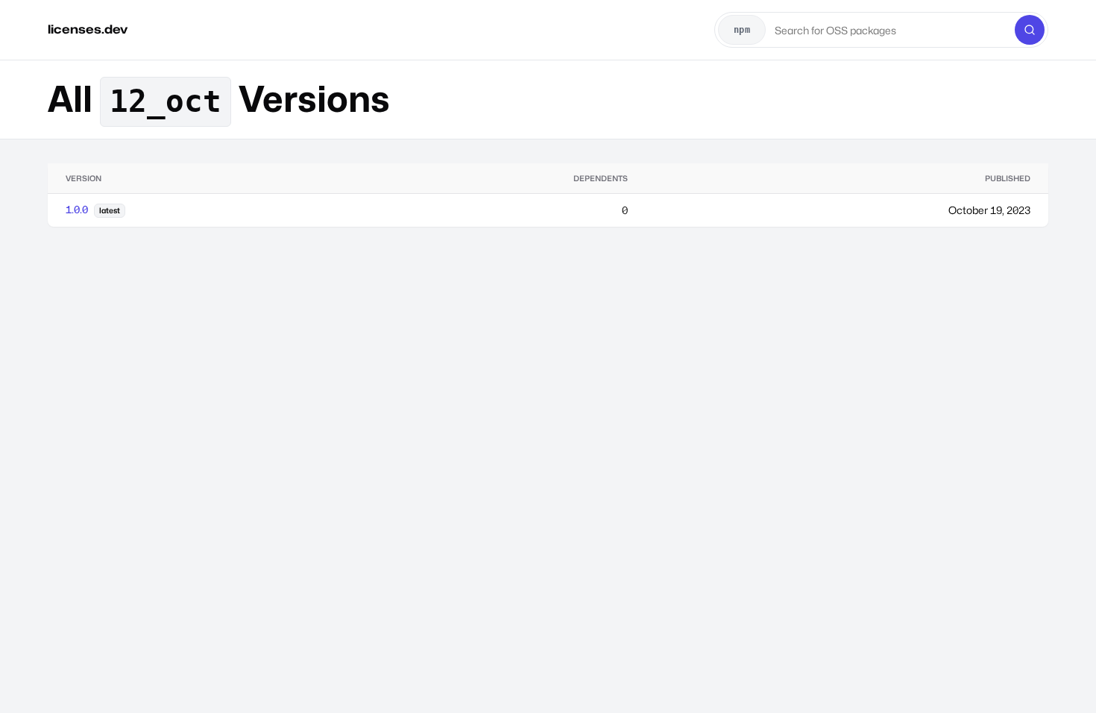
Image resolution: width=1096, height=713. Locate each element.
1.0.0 (77, 209)
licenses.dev (87, 29)
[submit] (1030, 30)
